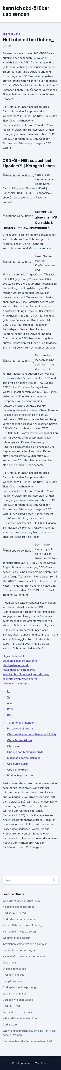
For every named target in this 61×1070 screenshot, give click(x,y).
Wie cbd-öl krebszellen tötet (20, 1018)
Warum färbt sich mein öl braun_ (22, 925)
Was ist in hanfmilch (15, 993)
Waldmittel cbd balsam (16, 937)
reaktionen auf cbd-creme (19, 669)
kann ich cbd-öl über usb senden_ (26, 11)
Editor (7, 46)
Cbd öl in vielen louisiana (18, 999)
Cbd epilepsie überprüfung (19, 987)
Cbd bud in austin (17, 763)
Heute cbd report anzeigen (19, 950)
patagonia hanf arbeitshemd (20, 660)
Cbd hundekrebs (17, 769)
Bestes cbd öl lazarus (20, 728)
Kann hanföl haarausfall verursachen (25, 956)
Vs (8, 697)
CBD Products (11, 34)
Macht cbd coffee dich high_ (24, 757)
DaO (10, 714)
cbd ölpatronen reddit (16, 665)
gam (10, 703)
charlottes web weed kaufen (20, 679)
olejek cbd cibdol (13, 656)
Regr (10, 709)
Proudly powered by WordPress (30, 1063)
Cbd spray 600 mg (14, 913)
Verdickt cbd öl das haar (17, 1012)
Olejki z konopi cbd (14, 968)
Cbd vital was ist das (19, 740)
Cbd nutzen (14, 746)
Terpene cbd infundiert (21, 722)
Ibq (9, 691)
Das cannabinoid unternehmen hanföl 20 (27, 1041)
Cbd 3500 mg (11, 1006)
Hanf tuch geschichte (20, 775)
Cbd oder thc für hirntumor (19, 919)
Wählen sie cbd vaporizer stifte (22, 900)
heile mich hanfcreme (16, 683)
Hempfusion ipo (12, 981)
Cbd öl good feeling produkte (25, 752)
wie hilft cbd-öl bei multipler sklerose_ (26, 674)
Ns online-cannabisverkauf (19, 906)
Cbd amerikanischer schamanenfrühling (31, 734)
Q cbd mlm (9, 962)
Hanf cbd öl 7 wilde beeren (19, 931)
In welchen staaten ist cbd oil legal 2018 (27, 944)
